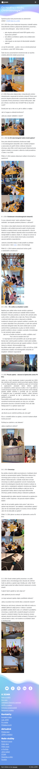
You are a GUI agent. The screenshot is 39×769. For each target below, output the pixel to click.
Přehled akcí (5, 732)
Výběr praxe (5, 747)
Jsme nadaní (5, 752)
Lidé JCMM (5, 720)
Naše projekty (6, 697)
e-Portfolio (4, 749)
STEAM (3, 754)
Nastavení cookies (7, 710)
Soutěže (4, 760)
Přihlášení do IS (6, 725)
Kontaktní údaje (6, 717)
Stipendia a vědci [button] (7, 757)
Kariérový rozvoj (6, 741)
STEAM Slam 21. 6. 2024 (13, 21)
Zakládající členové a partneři (11, 703)
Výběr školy (5, 744)
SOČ (15, 245)
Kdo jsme (4, 700)
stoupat (15, 767)
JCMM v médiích (6, 735)
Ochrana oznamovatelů (9, 708)
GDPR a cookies (6, 705)
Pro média (4, 722)
